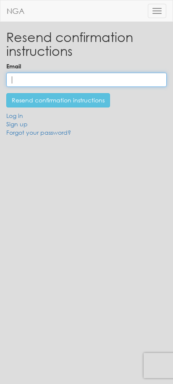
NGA (15, 11)
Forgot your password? (38, 132)
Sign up (17, 124)
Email (13, 66)
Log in (14, 115)
